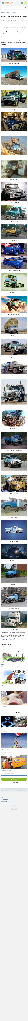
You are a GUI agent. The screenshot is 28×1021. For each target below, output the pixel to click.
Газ (2, 685)
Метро (3, 664)
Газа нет (3, 728)
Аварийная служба (6, 770)
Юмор (9, 12)
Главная (2, 797)
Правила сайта (4, 801)
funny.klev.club (4, 12)
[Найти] (25, 7)
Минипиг (3, 707)
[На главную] (7, 2)
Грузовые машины (6, 749)
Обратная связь (4, 799)
